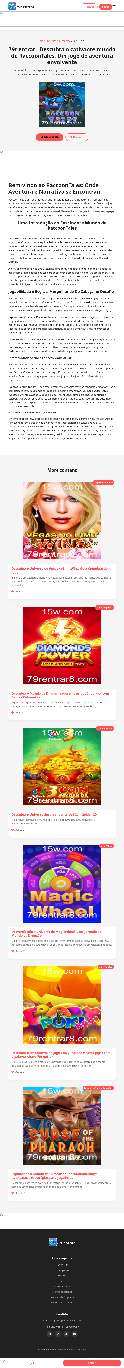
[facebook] (50, 1334)
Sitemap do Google (62, 1302)
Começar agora (49, 137)
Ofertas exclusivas (62, 1291)
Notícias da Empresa (59, 41)
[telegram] (75, 1334)
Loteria (62, 1275)
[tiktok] (66, 1334)
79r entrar (62, 1264)
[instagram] (58, 1334)
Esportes (62, 1281)
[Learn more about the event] (62, 25)
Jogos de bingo (62, 1286)
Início (42, 41)
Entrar (105, 6)
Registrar (89, 6)
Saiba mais (76, 137)
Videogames (62, 1270)
